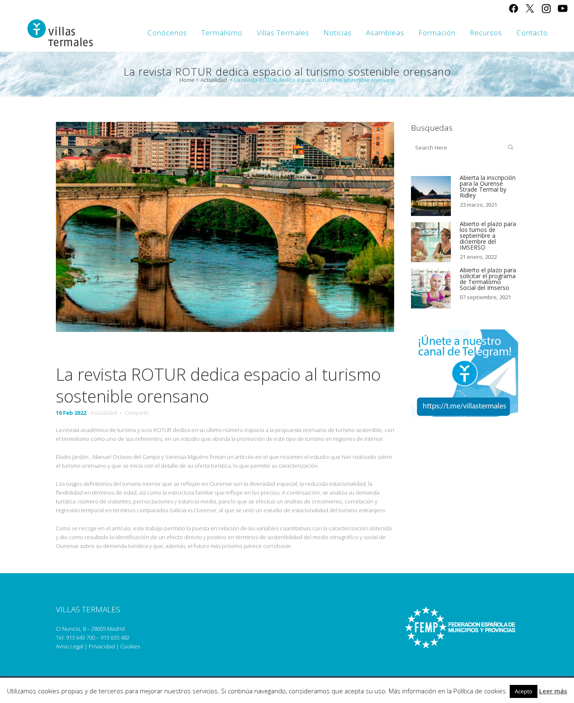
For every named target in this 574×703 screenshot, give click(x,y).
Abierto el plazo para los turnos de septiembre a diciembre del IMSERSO (488, 235)
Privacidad (102, 646)
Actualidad (213, 80)
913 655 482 (114, 637)
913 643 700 (80, 637)
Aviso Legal (69, 646)
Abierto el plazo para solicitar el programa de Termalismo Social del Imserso (488, 279)
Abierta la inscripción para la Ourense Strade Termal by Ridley (488, 186)
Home (187, 80)
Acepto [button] (523, 691)
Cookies (130, 646)
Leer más (553, 691)
